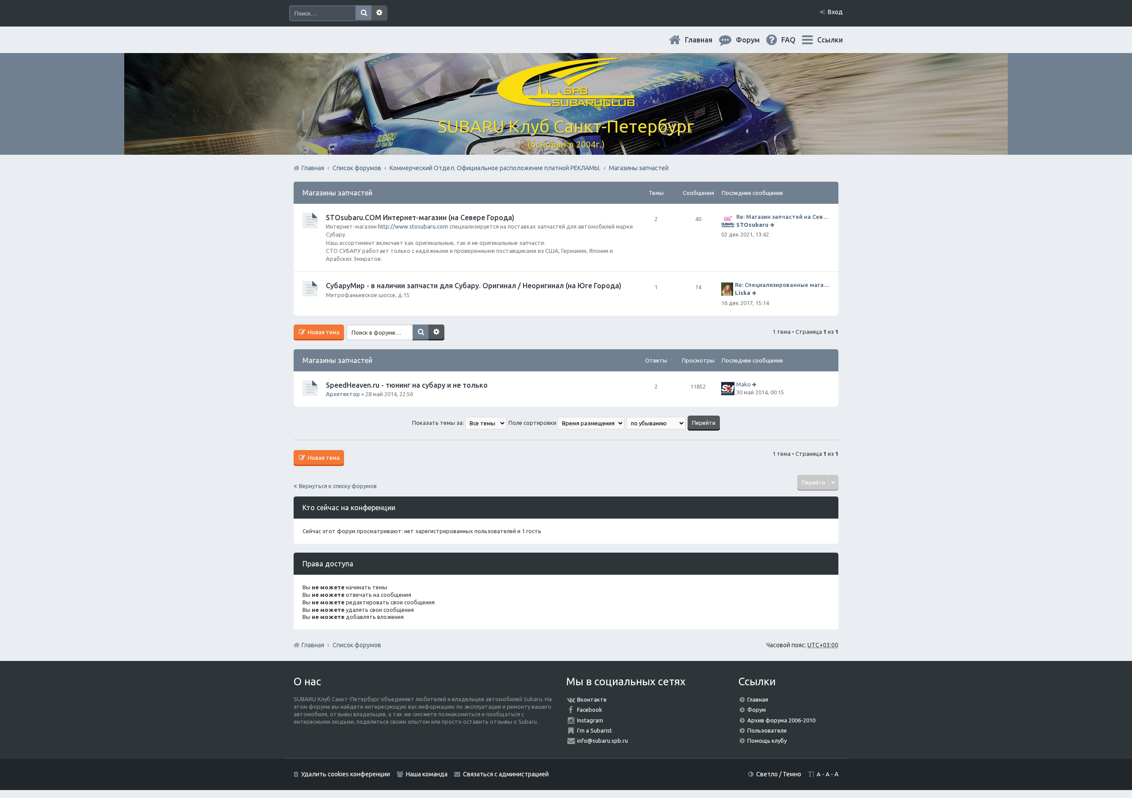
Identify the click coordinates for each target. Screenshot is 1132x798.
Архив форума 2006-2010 (781, 720)
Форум (756, 709)
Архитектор (343, 394)
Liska (742, 293)
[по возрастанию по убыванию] (656, 423)
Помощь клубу (767, 740)
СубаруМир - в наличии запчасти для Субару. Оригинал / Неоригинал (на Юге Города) (473, 286)
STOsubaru (752, 224)
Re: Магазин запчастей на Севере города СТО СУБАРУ (783, 217)
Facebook (589, 709)
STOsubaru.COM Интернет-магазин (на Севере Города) (420, 217)
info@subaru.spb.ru (602, 740)
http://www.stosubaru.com (413, 226)
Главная (705, 40)
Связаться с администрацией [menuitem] (506, 774)
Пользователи (767, 730)
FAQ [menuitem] (795, 40)
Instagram (590, 720)
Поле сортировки (533, 423)
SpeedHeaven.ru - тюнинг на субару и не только (407, 385)
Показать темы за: (438, 423)
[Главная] (566, 101)
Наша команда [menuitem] (426, 774)
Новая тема (323, 332)
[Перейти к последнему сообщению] (773, 224)
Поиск (363, 13)
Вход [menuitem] (835, 11)
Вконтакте (592, 699)
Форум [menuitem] (755, 40)
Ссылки (830, 40)
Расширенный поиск (379, 13)
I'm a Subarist (594, 730)
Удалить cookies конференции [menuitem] (345, 774)
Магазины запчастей (337, 193)
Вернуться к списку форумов (338, 486)
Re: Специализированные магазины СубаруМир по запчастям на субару (782, 285)
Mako (743, 384)
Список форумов (357, 645)
